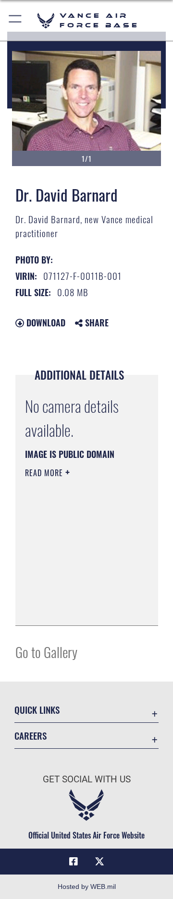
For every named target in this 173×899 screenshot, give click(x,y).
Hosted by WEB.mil (87, 886)
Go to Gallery (46, 651)
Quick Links (37, 710)
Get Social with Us (87, 779)
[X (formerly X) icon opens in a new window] (99, 861)
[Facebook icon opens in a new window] (73, 861)
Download (44, 322)
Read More (45, 473)
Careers (30, 736)
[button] (15, 20)
